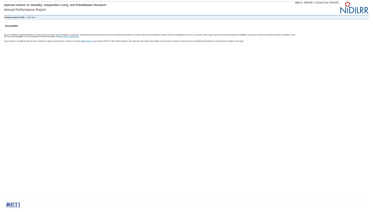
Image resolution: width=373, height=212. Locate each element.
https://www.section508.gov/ (69, 36)
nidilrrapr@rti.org (87, 41)
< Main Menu (31, 17)
